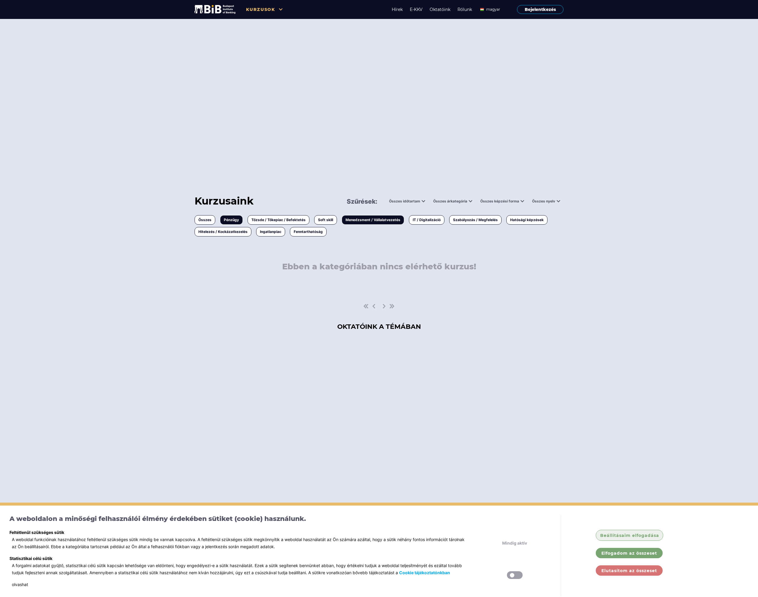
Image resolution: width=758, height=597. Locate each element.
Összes (204, 220)
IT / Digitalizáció (427, 220)
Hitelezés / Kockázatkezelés (223, 231)
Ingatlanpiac (270, 231)
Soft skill (325, 220)
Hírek (397, 9)
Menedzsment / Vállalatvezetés (373, 220)
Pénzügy (231, 220)
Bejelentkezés (540, 9)
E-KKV (416, 9)
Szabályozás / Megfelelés (475, 220)
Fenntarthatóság (308, 231)
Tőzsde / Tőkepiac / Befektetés (278, 220)
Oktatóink (440, 9)
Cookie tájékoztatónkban (424, 572)
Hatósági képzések (527, 220)
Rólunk (464, 9)
